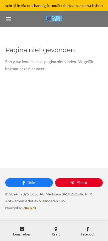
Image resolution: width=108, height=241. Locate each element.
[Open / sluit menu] (8, 19)
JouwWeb (29, 207)
